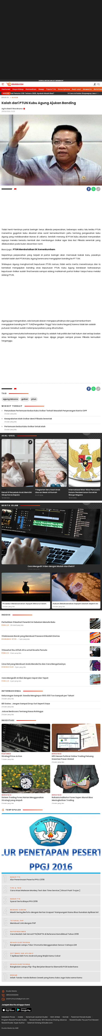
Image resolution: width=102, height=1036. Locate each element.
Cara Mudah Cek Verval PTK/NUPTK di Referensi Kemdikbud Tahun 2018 (44, 934)
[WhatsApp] (93, 189)
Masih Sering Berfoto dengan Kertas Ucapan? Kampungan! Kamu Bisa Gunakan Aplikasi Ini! (54, 912)
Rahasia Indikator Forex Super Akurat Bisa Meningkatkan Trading (72, 799)
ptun (33, 399)
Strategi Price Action (12, 756)
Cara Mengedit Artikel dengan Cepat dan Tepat (25, 678)
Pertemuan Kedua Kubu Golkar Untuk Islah (24, 426)
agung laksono (10, 399)
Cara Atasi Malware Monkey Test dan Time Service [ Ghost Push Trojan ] (45, 890)
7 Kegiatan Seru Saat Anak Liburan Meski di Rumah (47, 491)
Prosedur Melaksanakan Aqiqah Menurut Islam (24, 603)
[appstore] (8, 1011)
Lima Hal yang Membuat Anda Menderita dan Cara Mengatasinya (33, 664)
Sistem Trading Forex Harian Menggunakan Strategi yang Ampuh (23, 799)
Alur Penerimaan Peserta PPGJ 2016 (27, 879)
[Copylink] (98, 189)
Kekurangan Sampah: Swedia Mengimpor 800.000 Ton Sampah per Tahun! (38, 695)
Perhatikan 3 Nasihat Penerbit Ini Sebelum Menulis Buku (28, 622)
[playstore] (24, 1011)
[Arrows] (3, 459)
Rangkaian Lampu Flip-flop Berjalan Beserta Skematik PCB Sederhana (44, 966)
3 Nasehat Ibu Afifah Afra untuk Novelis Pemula (24, 650)
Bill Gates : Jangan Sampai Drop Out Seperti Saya (26, 703)
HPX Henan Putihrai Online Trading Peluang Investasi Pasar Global (73, 757)
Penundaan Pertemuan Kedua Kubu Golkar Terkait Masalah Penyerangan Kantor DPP (45, 410)
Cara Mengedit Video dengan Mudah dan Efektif (51, 566)
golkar (24, 399)
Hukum (15, 97)
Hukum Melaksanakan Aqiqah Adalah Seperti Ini (75, 603)
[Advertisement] (51, 40)
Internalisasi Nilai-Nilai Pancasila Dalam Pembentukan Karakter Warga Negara (84, 492)
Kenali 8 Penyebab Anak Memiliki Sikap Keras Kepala (17, 493)
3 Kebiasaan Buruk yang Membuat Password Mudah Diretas (31, 636)
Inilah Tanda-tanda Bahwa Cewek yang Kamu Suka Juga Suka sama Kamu (46, 977)
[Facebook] (89, 189)
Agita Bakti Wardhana (12, 108)
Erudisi (5, 97)
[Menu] (3, 84)
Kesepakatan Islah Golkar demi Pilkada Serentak (28, 418)
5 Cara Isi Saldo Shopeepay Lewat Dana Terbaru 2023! (62, 93)
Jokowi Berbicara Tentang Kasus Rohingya (22, 711)
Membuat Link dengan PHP (23, 923)
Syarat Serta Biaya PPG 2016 (24, 901)
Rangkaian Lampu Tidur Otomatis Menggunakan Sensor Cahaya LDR (43, 945)
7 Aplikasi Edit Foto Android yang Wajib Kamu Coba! (35, 956)
